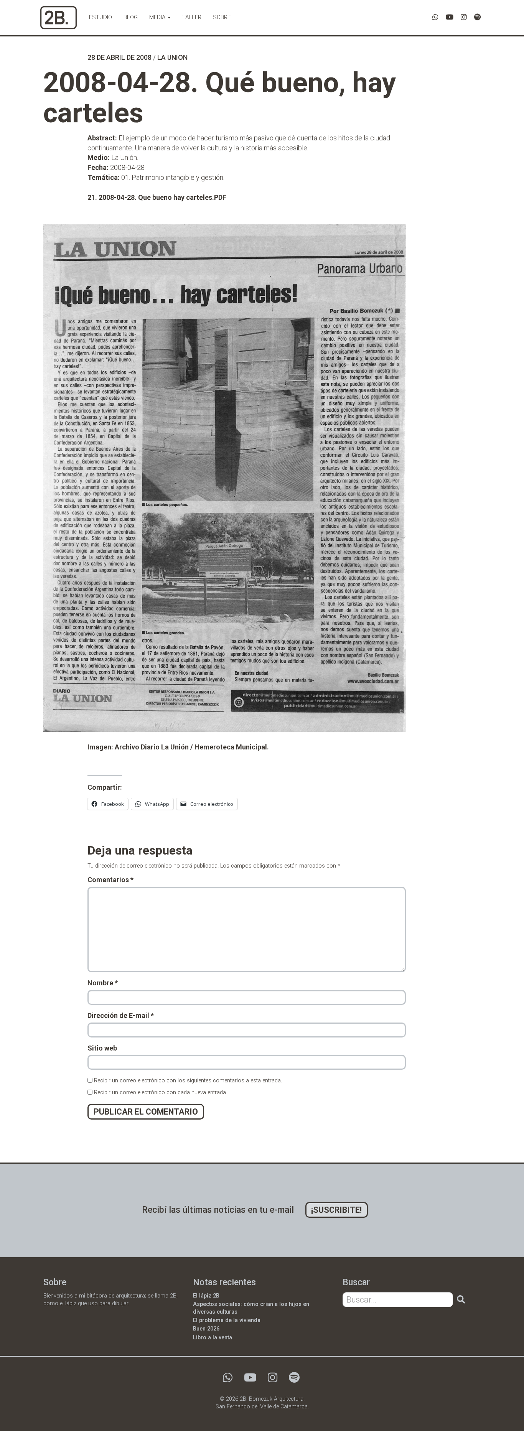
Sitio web (102, 1048)
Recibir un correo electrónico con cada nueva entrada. (160, 1092)
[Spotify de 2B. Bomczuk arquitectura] (477, 17)
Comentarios (110, 880)
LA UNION (172, 57)
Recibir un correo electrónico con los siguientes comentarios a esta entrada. (188, 1080)
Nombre (102, 983)
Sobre (222, 17)
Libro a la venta (212, 1337)
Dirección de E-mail (120, 1015)
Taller (191, 17)
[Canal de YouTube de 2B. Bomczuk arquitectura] (449, 17)
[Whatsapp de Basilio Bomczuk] (435, 17)
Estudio (100, 17)
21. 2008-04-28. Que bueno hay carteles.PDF (156, 197)
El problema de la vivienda (226, 1320)
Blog (131, 17)
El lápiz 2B (206, 1296)
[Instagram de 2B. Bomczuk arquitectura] (464, 17)
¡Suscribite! (336, 1210)
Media (158, 17)
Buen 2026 (206, 1329)
